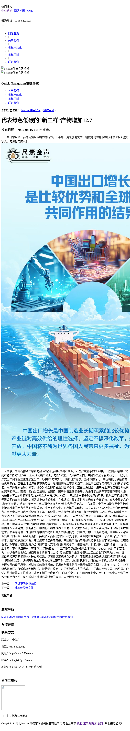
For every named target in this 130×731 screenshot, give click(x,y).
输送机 (93, 723)
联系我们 (13, 61)
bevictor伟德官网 (30, 110)
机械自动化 (15, 47)
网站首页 (13, 33)
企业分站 (6, 10)
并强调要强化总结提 (24, 583)
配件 (100, 723)
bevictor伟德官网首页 (13, 617)
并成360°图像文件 (23, 587)
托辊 (79, 723)
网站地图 (19, 10)
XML (30, 10)
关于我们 (13, 40)
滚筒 (86, 723)
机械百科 (13, 54)
